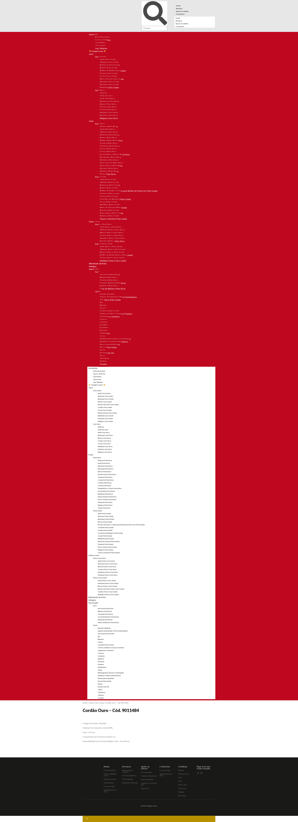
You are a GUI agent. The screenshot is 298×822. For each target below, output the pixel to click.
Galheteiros (105, 333)
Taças (102, 356)
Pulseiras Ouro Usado (109, 85)
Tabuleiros (104, 358)
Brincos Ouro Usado (108, 68)
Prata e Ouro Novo (103, 224)
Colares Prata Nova (108, 149)
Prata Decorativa (102, 37)
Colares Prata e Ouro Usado (112, 258)
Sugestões (145, 788)
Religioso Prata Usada (109, 216)
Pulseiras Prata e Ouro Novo (112, 241)
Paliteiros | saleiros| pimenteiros (114, 342)
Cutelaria (104, 322)
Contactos (180, 14)
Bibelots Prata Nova (108, 277)
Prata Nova (100, 124)
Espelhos (104, 325)
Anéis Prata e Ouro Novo (111, 227)
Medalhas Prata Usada (110, 205)
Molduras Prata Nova (109, 286)
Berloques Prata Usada (110, 185)
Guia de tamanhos (147, 779)
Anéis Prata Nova (107, 129)
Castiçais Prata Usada (109, 311)
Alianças (103, 93)
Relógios (92, 266)
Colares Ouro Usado (109, 73)
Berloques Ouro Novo (109, 101)
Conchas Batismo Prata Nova (113, 283)
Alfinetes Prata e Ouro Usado (112, 249)
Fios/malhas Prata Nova (110, 157)
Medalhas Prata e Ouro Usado (113, 261)
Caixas (103, 308)
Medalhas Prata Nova (109, 160)
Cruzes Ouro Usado (108, 76)
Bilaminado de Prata (97, 264)
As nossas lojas (109, 786)
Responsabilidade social (110, 774)
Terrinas (103, 361)
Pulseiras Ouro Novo (109, 115)
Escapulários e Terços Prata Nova (115, 154)
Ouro (91, 54)
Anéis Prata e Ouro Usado (111, 247)
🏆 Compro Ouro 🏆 (97, 51)
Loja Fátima (100, 43)
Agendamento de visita (110, 791)
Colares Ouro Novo (108, 107)
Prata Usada (100, 177)
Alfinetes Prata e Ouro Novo (112, 230)
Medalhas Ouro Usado (109, 82)
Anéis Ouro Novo (107, 99)
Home (178, 6)
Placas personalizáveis (110, 344)
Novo (97, 272)
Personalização (127, 779)
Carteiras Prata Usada (109, 194)
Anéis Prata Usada (108, 180)
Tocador (103, 364)
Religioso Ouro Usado (109, 87)
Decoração (93, 603)
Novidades (93, 368)
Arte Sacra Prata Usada (110, 300)
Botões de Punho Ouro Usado (113, 71)
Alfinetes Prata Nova (109, 132)
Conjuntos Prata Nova (109, 146)
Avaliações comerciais (130, 783)
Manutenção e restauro (127, 771)
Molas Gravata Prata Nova (111, 163)
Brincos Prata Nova (108, 138)
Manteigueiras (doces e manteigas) (115, 339)
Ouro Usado (100, 57)
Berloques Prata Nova (109, 135)
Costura (103, 319)
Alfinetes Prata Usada (109, 182)
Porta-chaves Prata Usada (111, 213)
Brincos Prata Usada (109, 188)
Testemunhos (109, 783)
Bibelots (103, 305)
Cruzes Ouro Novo (108, 110)
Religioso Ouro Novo (109, 118)
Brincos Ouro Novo (108, 104)
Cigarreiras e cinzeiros (110, 316)
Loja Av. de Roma (102, 40)
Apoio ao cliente (182, 11)
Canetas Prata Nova (108, 143)
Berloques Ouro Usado (110, 65)
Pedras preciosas (110, 779)
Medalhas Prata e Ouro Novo (112, 238)
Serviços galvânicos (129, 775)
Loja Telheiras (101, 48)
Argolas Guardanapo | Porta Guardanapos (118, 297)
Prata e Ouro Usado (104, 244)
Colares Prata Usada (109, 196)
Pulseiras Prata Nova (109, 168)
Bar (101, 303)
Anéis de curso (106, 96)
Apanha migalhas (107, 294)
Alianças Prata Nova (109, 126)
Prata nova (182, 788)
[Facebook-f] (198, 773)
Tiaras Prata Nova (108, 174)
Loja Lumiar (100, 45)
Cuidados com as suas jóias (149, 784)
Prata (91, 121)
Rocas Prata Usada (108, 347)
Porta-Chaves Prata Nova (111, 166)
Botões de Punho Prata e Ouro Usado (116, 255)
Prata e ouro (93, 555)
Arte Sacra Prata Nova (110, 275)
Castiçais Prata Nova (109, 280)
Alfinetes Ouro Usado (109, 62)
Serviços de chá (107, 353)
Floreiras (103, 330)
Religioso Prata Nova (109, 171)
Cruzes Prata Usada (108, 202)
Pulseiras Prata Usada (109, 210)
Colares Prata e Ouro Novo (112, 235)
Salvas (102, 350)
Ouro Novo (100, 90)
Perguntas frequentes (149, 776)
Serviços (179, 8)
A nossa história (109, 770)
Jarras (102, 336)
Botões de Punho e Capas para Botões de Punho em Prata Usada (128, 191)
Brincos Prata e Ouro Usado (112, 252)
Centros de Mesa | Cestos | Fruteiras (116, 314)
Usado (98, 291)
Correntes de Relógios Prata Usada (115, 199)
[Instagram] (201, 773)
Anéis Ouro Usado (108, 59)
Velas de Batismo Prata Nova (112, 289)
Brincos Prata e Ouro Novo (111, 233)
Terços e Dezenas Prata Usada (113, 219)
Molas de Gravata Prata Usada (113, 208)
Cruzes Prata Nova (108, 152)
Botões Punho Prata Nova (111, 140)
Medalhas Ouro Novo (109, 113)
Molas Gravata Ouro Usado (112, 79)
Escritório (104, 328)
